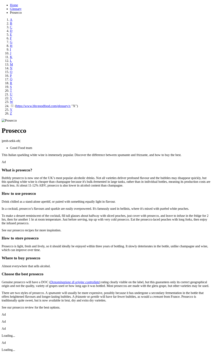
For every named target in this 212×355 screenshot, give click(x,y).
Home (14, 5)
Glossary (16, 9)
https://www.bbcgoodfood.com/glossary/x (43, 106)
